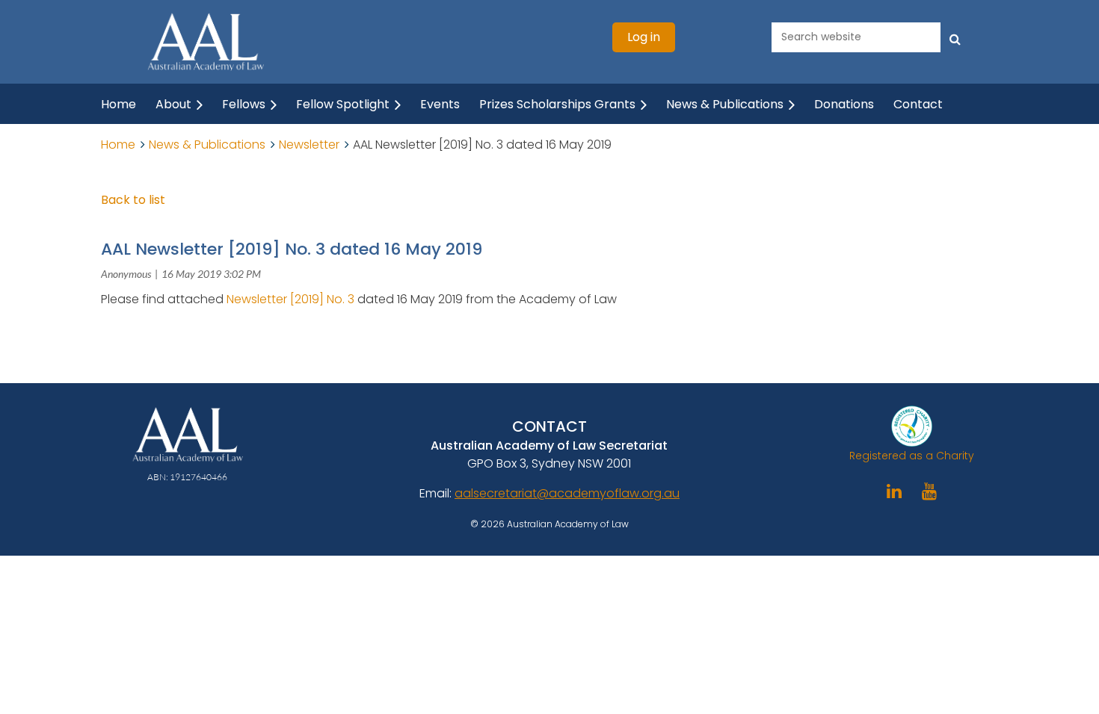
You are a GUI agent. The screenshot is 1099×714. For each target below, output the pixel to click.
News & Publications (207, 144)
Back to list (133, 199)
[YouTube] (929, 491)
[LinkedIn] (894, 491)
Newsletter (309, 144)
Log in (643, 37)
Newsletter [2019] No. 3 (292, 299)
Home (118, 144)
